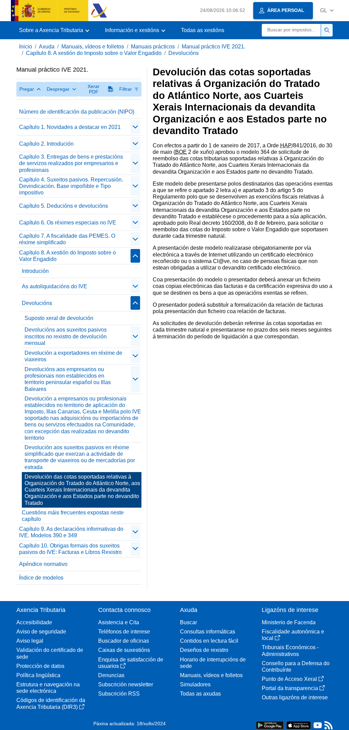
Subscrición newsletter (125, 684)
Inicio (25, 46)
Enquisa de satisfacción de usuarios (130, 663)
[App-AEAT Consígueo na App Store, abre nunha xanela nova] (298, 725)
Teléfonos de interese (124, 631)
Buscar (188, 622)
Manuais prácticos (153, 46)
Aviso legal (29, 641)
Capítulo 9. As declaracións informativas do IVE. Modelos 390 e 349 (71, 532)
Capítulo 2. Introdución (46, 144)
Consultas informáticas (207, 631)
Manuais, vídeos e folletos (92, 46)
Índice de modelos (41, 578)
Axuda (47, 46)
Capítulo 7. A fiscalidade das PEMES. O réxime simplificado (67, 239)
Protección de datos (40, 666)
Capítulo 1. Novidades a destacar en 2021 (70, 127)
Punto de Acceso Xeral (289, 679)
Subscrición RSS (119, 694)
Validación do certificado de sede (49, 653)
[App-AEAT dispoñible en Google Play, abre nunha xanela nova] (270, 725)
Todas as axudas (200, 694)
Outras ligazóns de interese (295, 697)
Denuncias (111, 675)
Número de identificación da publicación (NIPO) (76, 112)
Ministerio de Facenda (289, 622)
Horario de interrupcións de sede (213, 663)
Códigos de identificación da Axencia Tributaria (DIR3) (50, 703)
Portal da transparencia (290, 688)
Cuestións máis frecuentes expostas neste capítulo (73, 516)
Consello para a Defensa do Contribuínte (296, 666)
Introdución (35, 271)
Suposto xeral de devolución (59, 318)
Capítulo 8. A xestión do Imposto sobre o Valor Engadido (94, 53)
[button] (327, 10)
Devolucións (183, 53)
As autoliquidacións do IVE (54, 286)
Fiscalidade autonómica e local (293, 635)
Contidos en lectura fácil (209, 641)
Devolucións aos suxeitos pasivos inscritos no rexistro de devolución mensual (66, 336)
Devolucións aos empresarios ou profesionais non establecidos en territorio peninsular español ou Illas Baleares (68, 379)
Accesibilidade (34, 622)
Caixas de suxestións (124, 650)
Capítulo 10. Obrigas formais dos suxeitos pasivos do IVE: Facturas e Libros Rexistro (70, 549)
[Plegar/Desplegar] (135, 127)
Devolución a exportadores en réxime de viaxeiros (73, 356)
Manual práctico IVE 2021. (213, 46)
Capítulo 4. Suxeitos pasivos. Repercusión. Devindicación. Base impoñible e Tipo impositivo (71, 186)
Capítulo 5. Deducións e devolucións (63, 206)
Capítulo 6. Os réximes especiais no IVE (67, 222)
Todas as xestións (202, 30)
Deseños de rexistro (204, 650)
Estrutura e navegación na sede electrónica (48, 688)
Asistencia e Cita (118, 622)
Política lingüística (38, 675)
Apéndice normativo (43, 564)
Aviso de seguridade (41, 631)
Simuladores (195, 684)
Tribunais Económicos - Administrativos (290, 650)
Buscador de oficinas (123, 641)
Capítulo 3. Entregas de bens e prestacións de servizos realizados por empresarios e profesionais (71, 163)
